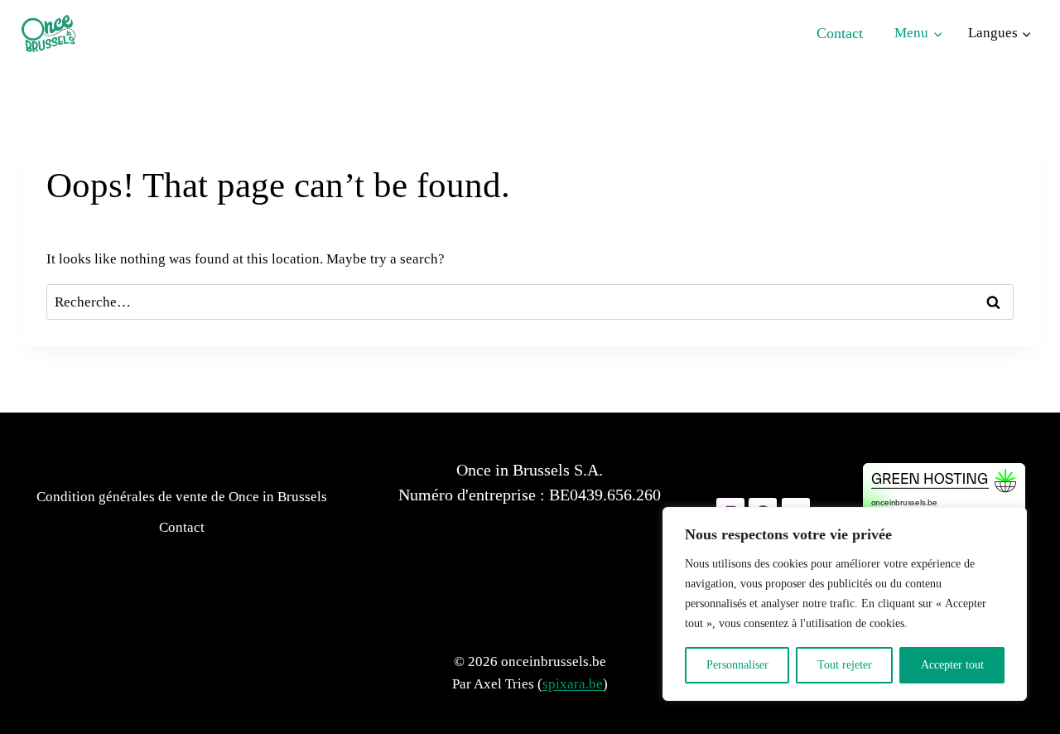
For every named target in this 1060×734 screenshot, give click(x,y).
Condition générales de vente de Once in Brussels (181, 497)
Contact (840, 33)
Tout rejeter (844, 665)
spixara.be (572, 684)
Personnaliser (737, 665)
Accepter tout (952, 665)
